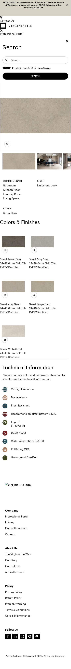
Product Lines (20, 68)
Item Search (44, 68)
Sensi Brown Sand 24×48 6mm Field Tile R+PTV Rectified (13, 263)
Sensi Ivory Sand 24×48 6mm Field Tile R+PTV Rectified (13, 308)
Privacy (9, 522)
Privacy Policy (13, 591)
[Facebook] (8, 636)
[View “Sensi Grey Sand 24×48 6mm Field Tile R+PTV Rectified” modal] (34, 250)
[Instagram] (22, 636)
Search (35, 76)
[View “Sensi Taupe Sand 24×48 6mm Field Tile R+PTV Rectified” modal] (34, 295)
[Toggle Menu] (67, 41)
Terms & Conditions (17, 609)
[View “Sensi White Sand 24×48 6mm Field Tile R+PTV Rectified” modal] (5, 340)
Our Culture (12, 566)
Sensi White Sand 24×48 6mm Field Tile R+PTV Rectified (13, 352)
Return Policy (13, 597)
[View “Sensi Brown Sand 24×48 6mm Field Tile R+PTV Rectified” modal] (5, 250)
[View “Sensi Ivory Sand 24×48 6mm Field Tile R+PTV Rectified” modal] (5, 295)
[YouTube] (37, 636)
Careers (10, 534)
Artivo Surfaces (14, 571)
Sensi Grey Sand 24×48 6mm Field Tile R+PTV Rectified (42, 263)
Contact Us (7, 20)
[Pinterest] (29, 636)
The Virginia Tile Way (18, 554)
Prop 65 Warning (15, 603)
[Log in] (1, 30)
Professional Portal (11, 33)
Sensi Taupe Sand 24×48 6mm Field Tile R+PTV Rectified (42, 308)
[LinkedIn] (15, 636)
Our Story (11, 560)
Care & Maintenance (17, 615)
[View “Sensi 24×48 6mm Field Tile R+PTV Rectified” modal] (7, 144)
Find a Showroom (16, 528)
